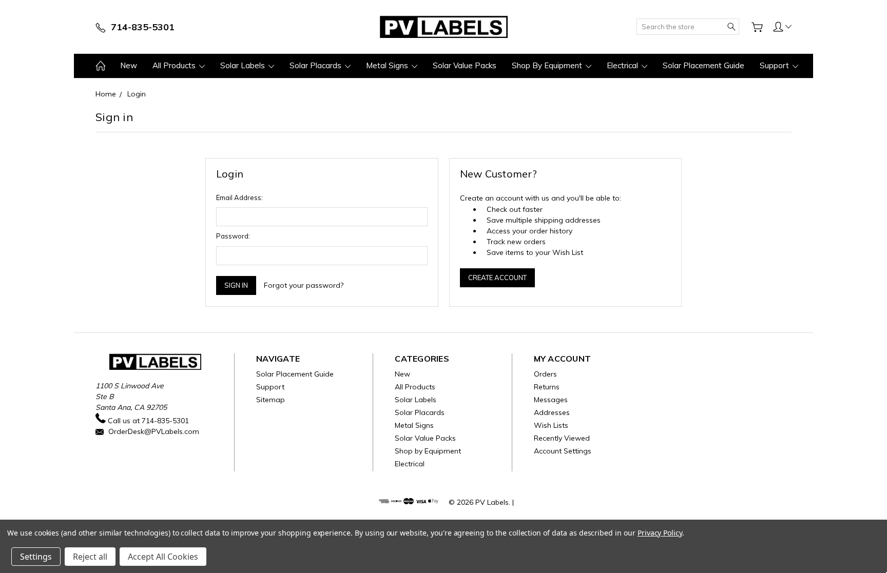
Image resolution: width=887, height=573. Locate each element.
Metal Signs (388, 65)
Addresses (552, 412)
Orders (545, 374)
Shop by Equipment (548, 65)
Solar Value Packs (464, 65)
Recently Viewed (562, 438)
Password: (233, 236)
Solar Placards (316, 65)
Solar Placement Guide (703, 65)
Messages (551, 399)
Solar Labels (243, 65)
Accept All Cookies (163, 556)
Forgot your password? (303, 285)
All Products (175, 65)
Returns (547, 386)
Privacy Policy (660, 533)
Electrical (623, 65)
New (128, 65)
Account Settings (562, 451)
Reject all (90, 556)
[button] (782, 26)
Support (775, 65)
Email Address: (239, 197)
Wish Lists (551, 425)
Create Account (497, 277)
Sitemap (270, 399)
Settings (36, 556)
